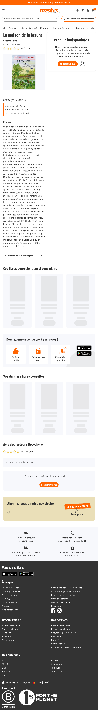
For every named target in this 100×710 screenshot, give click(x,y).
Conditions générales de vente (66, 587)
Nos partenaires (10, 609)
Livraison (6, 632)
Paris (4, 660)
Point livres (57, 636)
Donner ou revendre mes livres (80, 18)
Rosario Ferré (10, 41)
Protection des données (63, 595)
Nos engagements (11, 591)
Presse (5, 606)
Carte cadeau (58, 643)
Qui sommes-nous (11, 587)
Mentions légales (59, 598)
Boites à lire (57, 640)
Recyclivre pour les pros (63, 632)
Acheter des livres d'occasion (66, 647)
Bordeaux (7, 671)
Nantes (54, 660)
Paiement (7, 636)
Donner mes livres (60, 629)
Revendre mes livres (61, 625)
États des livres (10, 629)
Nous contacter (10, 640)
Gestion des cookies (61, 602)
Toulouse (55, 668)
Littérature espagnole (84, 28)
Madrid (5, 664)
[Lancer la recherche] (56, 19)
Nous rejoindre (9, 602)
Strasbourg (57, 664)
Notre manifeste (10, 595)
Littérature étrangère (61, 28)
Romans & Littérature (38, 28)
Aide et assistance (11, 625)
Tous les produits (16, 28)
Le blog (6, 598)
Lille (4, 668)
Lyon (4, 675)
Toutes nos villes (59, 671)
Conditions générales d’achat (66, 591)
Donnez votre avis (49, 484)
